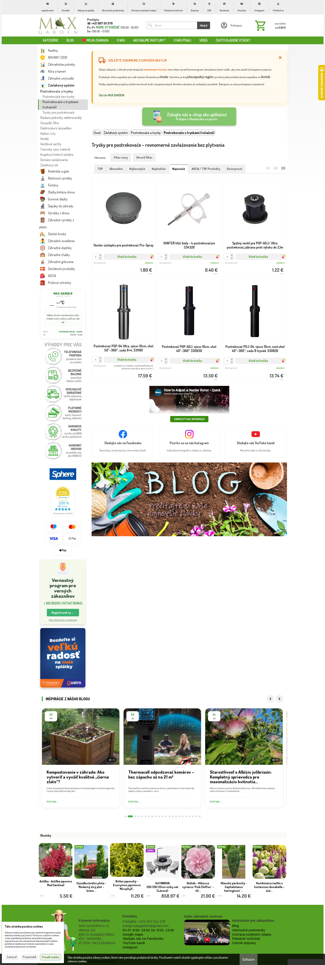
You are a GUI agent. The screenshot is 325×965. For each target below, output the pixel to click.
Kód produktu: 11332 (120, 263)
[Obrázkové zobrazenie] (283, 168)
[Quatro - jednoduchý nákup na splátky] (62, 658)
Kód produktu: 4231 (186, 263)
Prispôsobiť (29, 957)
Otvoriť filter (144, 157)
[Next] (279, 699)
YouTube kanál (134, 943)
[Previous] (270, 699)
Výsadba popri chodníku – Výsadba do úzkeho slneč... (234, 887)
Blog (235, 926)
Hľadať (203, 25)
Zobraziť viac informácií (189, 419)
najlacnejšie (137, 169)
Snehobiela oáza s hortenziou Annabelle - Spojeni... (269, 887)
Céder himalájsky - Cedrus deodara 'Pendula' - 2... (162, 887)
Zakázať (12, 957)
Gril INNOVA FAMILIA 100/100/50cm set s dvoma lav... (91, 887)
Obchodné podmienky (248, 930)
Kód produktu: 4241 (121, 369)
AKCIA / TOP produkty (206, 169)
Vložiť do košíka (126, 257)
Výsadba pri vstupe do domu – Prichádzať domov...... (126, 887)
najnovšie (178, 169)
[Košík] (270, 25)
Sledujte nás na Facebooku (143, 939)
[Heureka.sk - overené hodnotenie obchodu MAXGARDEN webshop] (63, 516)
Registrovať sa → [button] (63, 612)
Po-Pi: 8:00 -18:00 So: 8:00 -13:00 (148, 930)
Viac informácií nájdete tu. (103, 961)
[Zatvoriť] (280, 57)
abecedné (116, 169)
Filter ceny (121, 157)
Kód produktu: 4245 (252, 369)
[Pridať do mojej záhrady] (138, 264)
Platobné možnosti (246, 939)
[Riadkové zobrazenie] (268, 168)
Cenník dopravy (244, 943)
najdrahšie (159, 169)
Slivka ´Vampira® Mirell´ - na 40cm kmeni (56, 885)
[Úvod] (58, 25)
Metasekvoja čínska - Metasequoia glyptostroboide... (198, 887)
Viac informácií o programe (63, 619)
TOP (100, 169)
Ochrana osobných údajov (251, 934)
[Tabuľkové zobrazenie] (275, 168)
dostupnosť (234, 169)
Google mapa (133, 934)
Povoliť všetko (50, 957)
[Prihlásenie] (231, 25)
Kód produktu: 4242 (252, 263)
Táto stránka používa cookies (24, 926)
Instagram (130, 947)
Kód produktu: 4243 (186, 369)
